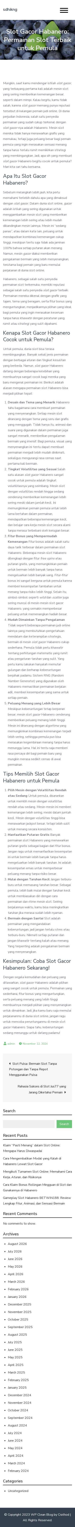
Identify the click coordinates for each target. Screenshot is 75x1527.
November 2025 (19, 1312)
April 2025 (15, 1365)
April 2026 (15, 1274)
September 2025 (20, 1327)
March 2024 (16, 1463)
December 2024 (19, 1395)
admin (11, 1044)
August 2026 (17, 1244)
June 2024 (15, 1440)
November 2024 (19, 1403)
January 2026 (17, 1297)
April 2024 (15, 1456)
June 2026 (15, 1259)
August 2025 (17, 1334)
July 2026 (15, 1251)
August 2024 (17, 1425)
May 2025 (15, 1357)
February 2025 (18, 1380)
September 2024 (20, 1418)
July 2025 (15, 1342)
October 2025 (18, 1319)
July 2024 (15, 1433)
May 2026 (15, 1266)
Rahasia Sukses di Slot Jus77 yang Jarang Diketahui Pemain (42, 1089)
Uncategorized (18, 1491)
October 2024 (18, 1410)
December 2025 (19, 1304)
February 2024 (18, 1471)
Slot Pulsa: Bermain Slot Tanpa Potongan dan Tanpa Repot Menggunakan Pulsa (33, 1069)
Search (9, 1110)
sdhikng (10, 9)
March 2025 (16, 1372)
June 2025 (15, 1350)
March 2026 (16, 1282)
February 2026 (18, 1289)
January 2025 (17, 1387)
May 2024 (15, 1448)
